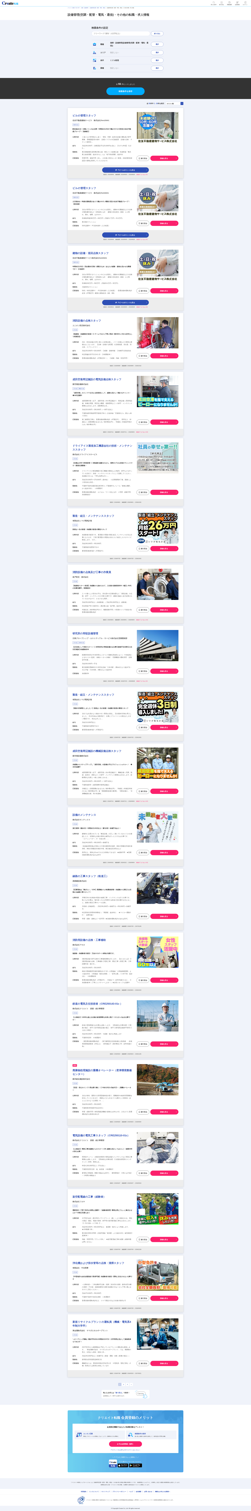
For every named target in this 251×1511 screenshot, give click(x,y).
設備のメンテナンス (84, 814)
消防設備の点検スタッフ (87, 320)
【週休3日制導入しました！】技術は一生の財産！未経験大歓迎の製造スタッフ (100, 708)
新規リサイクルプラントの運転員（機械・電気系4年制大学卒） (102, 1323)
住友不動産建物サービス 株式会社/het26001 (91, 193)
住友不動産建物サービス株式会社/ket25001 (90, 258)
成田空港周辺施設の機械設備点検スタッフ (97, 751)
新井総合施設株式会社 (81, 1079)
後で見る (144, 158)
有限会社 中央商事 (80, 1268)
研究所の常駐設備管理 (85, 633)
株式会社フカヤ (79, 1202)
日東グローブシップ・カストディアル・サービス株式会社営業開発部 (100, 638)
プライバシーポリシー (119, 1491)
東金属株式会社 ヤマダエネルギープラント (90, 1331)
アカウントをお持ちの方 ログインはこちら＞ (125, 1450)
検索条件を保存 (125, 91)
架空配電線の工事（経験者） (89, 1196)
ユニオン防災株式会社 (81, 325)
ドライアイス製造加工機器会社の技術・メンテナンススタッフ (102, 447)
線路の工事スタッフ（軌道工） (91, 876)
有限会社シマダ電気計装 (82, 521)
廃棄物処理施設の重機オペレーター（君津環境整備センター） (102, 1072)
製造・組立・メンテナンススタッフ (93, 515)
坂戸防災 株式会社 (80, 577)
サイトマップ (105, 1491)
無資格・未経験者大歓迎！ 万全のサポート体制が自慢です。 (94, 953)
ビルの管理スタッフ (84, 115)
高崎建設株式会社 (80, 881)
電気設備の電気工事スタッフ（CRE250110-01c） (101, 1135)
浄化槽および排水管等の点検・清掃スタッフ (98, 1263)
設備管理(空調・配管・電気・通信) (97, 7)
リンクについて (94, 1491)
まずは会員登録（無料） (125, 1444)
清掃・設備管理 (84, 7)
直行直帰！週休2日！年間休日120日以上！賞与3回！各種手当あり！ (97, 828)
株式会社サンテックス (81, 820)
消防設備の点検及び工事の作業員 (92, 572)
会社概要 (138, 1491)
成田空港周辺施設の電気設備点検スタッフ (97, 379)
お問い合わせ (148, 1491)
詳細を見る (164, 158)
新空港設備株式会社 (80, 384)
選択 (157, 44)
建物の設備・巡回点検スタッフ (91, 253)
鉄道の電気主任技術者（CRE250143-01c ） (98, 1003)
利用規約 (83, 1491)
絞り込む (157, 33)
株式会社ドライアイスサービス (85, 454)
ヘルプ (131, 1491)
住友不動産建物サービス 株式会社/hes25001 (91, 120)
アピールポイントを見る (126, 170)
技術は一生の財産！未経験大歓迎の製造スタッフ (90, 529)
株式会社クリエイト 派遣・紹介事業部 (88, 1009)
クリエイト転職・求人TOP (74, 7)
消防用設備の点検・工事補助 (89, 939)
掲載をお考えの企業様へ (162, 1491)
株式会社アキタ (79, 945)
